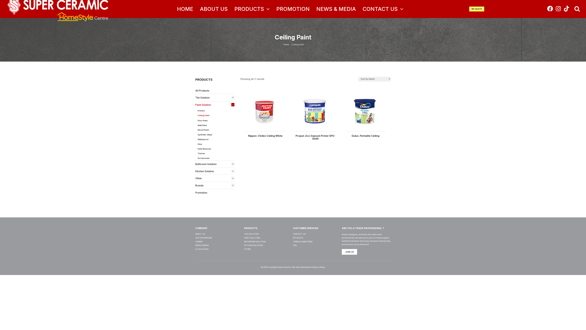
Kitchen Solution (253, 245)
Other (247, 249)
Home (185, 9)
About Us (214, 9)
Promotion (293, 9)
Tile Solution (251, 234)
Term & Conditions (303, 241)
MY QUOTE (477, 9)
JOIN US (349, 252)
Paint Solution (252, 238)
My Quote (298, 238)
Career (199, 241)
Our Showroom (203, 238)
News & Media (336, 9)
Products (249, 9)
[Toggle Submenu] (232, 97)
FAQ (295, 245)
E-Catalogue (202, 249)
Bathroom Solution (255, 241)
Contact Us (381, 9)
